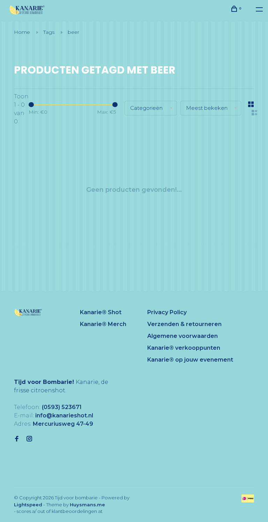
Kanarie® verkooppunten (183, 348)
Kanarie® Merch (103, 324)
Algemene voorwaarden (182, 336)
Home (22, 32)
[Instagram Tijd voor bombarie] (29, 439)
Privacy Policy (167, 312)
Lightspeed (28, 504)
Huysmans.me (87, 504)
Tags (48, 32)
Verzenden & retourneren (184, 324)
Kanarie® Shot (100, 312)
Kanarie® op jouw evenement (190, 359)
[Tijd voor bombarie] (28, 312)
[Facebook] (17, 439)
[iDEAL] (247, 500)
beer (73, 32)
